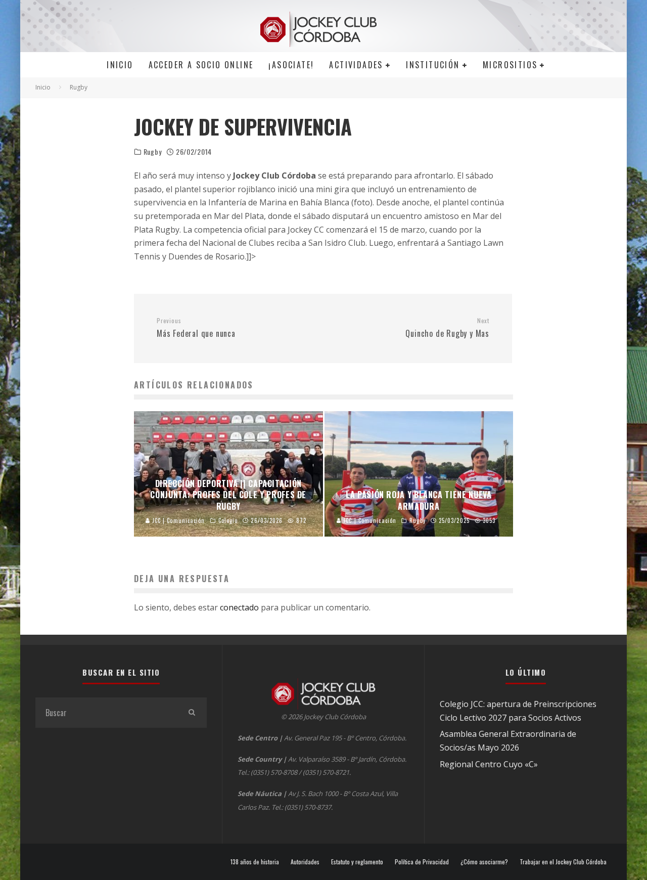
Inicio (120, 65)
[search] (191, 712)
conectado (239, 607)
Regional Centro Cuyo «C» (489, 764)
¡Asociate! (291, 65)
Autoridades (305, 862)
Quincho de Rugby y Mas (447, 328)
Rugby (153, 151)
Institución (432, 65)
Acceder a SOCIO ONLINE (201, 65)
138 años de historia (254, 862)
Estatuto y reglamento (357, 862)
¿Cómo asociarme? (484, 862)
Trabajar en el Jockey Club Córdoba (563, 862)
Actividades (356, 65)
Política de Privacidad (422, 862)
